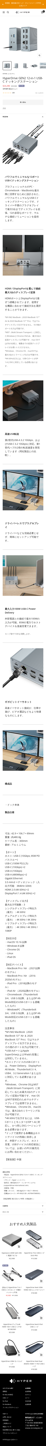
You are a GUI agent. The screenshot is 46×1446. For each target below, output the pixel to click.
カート (27, 1398)
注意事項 (5, 1206)
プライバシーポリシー (10, 1433)
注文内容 (28, 1401)
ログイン (28, 1395)
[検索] (8, 12)
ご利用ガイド (7, 1423)
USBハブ (5, 1398)
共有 (4, 108)
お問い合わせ (7, 1417)
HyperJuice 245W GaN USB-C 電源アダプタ (12, 1254)
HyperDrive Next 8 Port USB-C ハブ (34, 1325)
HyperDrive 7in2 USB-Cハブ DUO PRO (34, 1254)
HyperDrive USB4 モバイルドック (11, 1362)
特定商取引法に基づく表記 (11, 1430)
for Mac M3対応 (8, 1395)
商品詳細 (5, 116)
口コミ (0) (6, 1212)
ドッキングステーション (11, 1407)
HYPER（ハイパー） (9, 73)
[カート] (42, 12)
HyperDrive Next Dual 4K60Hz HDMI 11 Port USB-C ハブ (34, 1363)
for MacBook (7, 1404)
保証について (7, 1427)
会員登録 (28, 1391)
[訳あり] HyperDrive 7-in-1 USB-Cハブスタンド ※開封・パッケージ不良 (12, 1289)
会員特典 (28, 1404)
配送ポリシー (13, 89)
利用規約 (5, 1420)
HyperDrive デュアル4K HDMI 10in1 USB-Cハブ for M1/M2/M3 (12, 1326)
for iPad (5, 1401)
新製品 (5, 1391)
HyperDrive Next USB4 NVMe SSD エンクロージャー (34, 1288)
